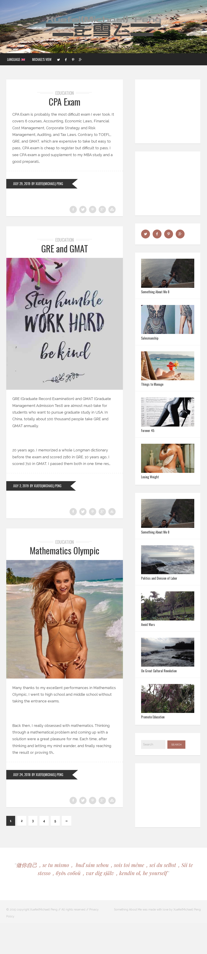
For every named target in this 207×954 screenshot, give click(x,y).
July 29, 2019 (21, 183)
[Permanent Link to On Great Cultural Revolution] (167, 665)
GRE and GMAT (64, 248)
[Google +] (80, 59)
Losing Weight (150, 476)
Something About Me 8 (155, 291)
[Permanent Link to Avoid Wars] (167, 619)
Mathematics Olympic (64, 550)
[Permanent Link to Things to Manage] (167, 379)
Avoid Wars (148, 624)
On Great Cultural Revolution (159, 670)
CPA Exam (64, 101)
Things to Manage (152, 384)
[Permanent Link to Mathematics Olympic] (64, 677)
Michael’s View (42, 59)
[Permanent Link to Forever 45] (167, 425)
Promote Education (153, 717)
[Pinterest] (73, 59)
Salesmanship (149, 338)
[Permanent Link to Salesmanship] (167, 332)
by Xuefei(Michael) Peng (47, 183)
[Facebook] (65, 59)
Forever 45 (147, 430)
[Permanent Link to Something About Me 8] (167, 286)
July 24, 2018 (22, 774)
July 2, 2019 (21, 485)
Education (64, 93)
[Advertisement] (168, 111)
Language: (14, 59)
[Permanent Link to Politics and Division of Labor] (167, 573)
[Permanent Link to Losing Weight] (167, 471)
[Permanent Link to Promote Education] (167, 711)
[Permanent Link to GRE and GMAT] (64, 388)
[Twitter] (58, 59)
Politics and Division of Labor (159, 578)
